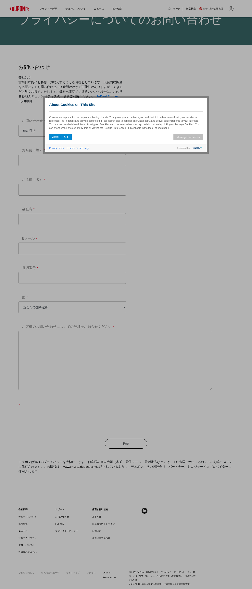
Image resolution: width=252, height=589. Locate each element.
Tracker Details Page (78, 148)
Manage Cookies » (188, 137)
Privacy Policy (56, 148)
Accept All (60, 137)
